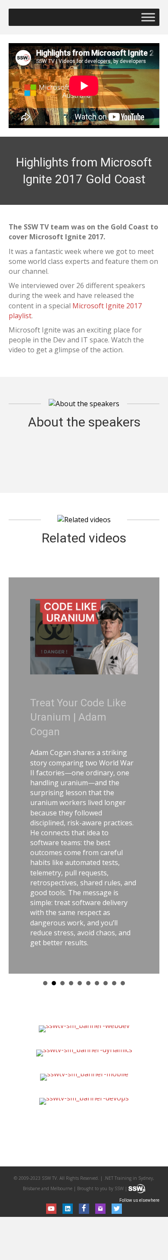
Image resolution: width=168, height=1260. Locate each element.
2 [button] (54, 983)
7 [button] (97, 983)
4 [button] (71, 983)
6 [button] (88, 983)
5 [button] (80, 983)
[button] (51, 1209)
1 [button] (45, 983)
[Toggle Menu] (148, 17)
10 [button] (123, 983)
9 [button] (114, 983)
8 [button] (105, 983)
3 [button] (62, 983)
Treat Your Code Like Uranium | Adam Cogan (78, 717)
